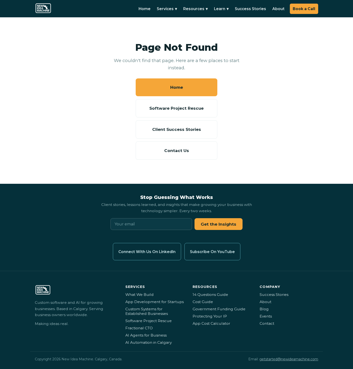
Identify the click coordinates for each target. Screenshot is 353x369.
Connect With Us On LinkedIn (147, 251)
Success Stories (250, 8)
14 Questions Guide (210, 294)
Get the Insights (218, 224)
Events (266, 316)
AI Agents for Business (146, 335)
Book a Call (304, 8)
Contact (267, 323)
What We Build (139, 294)
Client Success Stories (176, 129)
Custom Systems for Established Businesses (146, 311)
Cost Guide (203, 301)
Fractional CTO (139, 328)
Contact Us (176, 150)
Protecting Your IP (210, 316)
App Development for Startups (154, 301)
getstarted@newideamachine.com (288, 359)
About (278, 8)
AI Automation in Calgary (148, 342)
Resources (195, 8)
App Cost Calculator (211, 323)
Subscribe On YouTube (212, 251)
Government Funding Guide (219, 309)
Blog (264, 309)
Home (145, 8)
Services (167, 8)
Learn (221, 8)
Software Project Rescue (176, 108)
